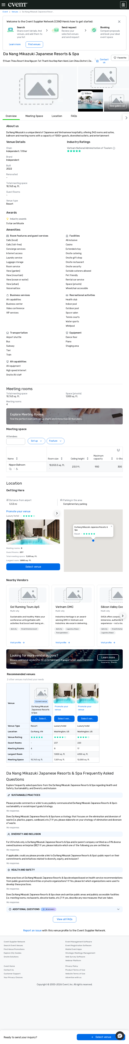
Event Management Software (78, 942)
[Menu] (3, 5)
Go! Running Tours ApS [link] (24, 607)
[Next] (126, 117)
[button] (38, 89)
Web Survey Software (75, 957)
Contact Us (9, 970)
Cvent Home (9, 966)
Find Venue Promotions (14, 949)
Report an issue (32, 930)
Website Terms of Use (75, 974)
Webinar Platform (73, 960)
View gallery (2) (117, 106)
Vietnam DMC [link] (64, 607)
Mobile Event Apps (73, 949)
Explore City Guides (12, 953)
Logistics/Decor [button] (73, 629)
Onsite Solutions (11, 957)
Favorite (122, 58)
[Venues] (123, 4)
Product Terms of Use (75, 970)
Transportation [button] (62, 633)
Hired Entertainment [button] (29, 629)
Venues (15, 12)
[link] (27, 595)
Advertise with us (73, 977)
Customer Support (12, 974)
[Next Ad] (56, 513)
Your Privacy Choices (13, 977)
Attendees (11, 436)
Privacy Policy (71, 966)
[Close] (119, 21)
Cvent (5, 12)
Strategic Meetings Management (80, 953)
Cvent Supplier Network (14, 942)
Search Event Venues (13, 945)
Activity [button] (14, 629)
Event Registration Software (78, 945)
